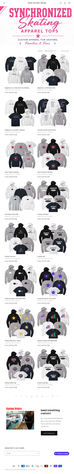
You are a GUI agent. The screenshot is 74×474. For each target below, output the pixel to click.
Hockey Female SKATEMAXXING (47, 340)
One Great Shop (13, 469)
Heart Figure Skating (12, 172)
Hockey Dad (41, 256)
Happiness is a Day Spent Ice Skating (17, 88)
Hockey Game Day (10, 383)
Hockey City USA (10, 256)
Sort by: (40, 51)
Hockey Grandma (42, 214)
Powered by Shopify (22, 469)
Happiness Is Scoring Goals (46, 88)
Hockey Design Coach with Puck (15, 298)
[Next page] (58, 396)
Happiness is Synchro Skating (15, 130)
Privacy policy (32, 469)
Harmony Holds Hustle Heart (46, 130)
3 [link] (31, 396)
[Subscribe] (37, 453)
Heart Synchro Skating (45, 172)
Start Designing (49, 433)
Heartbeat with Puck (11, 214)
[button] (4, 3)
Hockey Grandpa (42, 383)
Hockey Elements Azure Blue (46, 298)
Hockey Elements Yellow (13, 340)
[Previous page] (16, 396)
